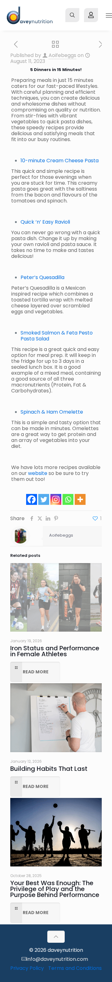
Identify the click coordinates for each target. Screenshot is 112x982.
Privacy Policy (27, 968)
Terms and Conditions (75, 968)
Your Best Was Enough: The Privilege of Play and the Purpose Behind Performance (54, 889)
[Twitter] (43, 499)
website (37, 473)
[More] (80, 499)
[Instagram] (55, 499)
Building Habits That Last (48, 768)
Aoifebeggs (62, 55)
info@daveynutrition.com (57, 959)
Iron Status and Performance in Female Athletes (54, 651)
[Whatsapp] (68, 499)
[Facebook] (31, 499)
